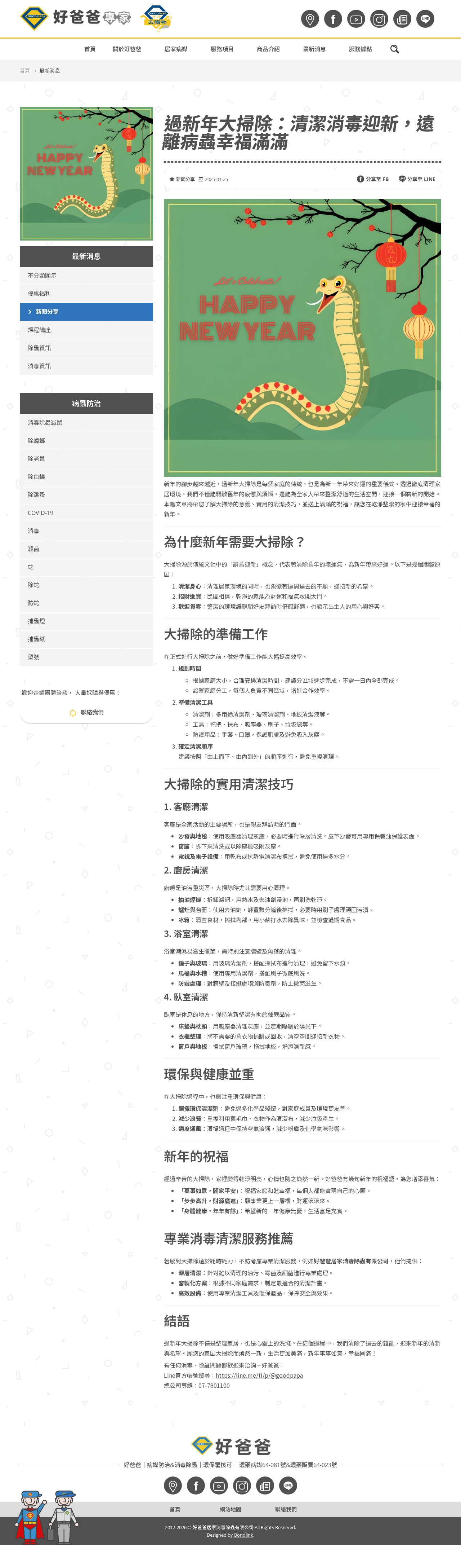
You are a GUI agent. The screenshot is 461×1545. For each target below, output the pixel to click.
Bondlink (243, 1535)
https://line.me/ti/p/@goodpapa (259, 1375)
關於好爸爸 (127, 49)
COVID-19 (40, 513)
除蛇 (33, 585)
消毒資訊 (39, 366)
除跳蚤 (36, 495)
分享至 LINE (421, 179)
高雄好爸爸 (326, 62)
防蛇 (33, 603)
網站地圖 (230, 1509)
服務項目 (222, 49)
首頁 (90, 49)
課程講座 (39, 330)
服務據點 (360, 49)
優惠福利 (39, 294)
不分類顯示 (42, 275)
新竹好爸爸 (326, 116)
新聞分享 (47, 312)
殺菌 (33, 549)
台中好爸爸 (326, 98)
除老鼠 (36, 459)
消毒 (33, 531)
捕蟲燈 (36, 621)
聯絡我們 (92, 712)
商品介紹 (268, 49)
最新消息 (314, 49)
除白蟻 (36, 477)
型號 (33, 657)
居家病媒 (176, 49)
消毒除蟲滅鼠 (45, 423)
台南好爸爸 (326, 80)
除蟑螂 (36, 441)
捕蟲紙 (36, 639)
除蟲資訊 (39, 348)
